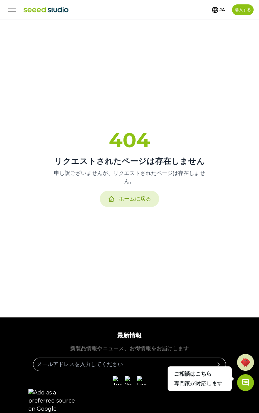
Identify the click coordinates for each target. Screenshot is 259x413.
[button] (245, 362)
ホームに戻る (135, 199)
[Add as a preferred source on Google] (55, 401)
